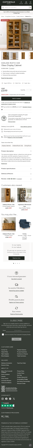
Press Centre (4, 378)
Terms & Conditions (6, 382)
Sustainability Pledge (22, 379)
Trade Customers (21, 356)
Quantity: (23, 90)
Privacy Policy (20, 371)
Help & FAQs (4, 352)
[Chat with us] (30, 445)
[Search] (30, 7)
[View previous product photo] (1, 35)
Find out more (11, 121)
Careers (3, 376)
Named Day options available (16, 290)
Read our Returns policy (16, 314)
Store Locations (5, 374)
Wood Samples (5, 356)
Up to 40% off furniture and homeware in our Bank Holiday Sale (16, 12)
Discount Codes (21, 383)
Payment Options (21, 349)
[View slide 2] (15, 263)
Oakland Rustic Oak (17, 145)
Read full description (7, 78)
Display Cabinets (20, 16)
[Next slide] (30, 195)
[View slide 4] (19, 263)
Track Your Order (21, 363)
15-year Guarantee (22, 352)
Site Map (19, 375)
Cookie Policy (20, 373)
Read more (4, 163)
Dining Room (28, 145)
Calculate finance (27, 107)
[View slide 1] (14, 263)
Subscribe (16, 339)
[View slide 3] (17, 263)
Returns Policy (5, 365)
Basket (26, 3)
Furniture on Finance (22, 354)
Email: (4, 330)
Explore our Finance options (16, 302)
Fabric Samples (5, 354)
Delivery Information (6, 363)
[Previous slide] (2, 195)
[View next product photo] (31, 35)
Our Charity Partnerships (23, 381)
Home (2, 16)
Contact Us (4, 349)
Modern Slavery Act (22, 377)
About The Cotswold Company (6, 372)
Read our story (16, 258)
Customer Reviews (6, 380)
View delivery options (26, 126)
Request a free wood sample (15, 137)
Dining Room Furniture (10, 16)
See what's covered (16, 279)
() (11, 68)
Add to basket (16, 98)
